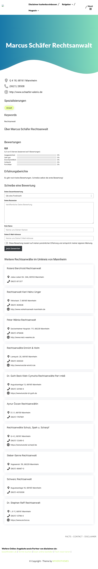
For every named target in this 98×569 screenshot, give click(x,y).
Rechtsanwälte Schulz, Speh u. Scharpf (28, 427)
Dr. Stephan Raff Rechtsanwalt (23, 502)
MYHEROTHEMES (60, 561)
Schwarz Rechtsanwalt (19, 479)
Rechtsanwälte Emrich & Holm (23, 348)
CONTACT (78, 536)
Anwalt (9, 108)
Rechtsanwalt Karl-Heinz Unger (24, 292)
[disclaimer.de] (14, 7)
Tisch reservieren (62, 551)
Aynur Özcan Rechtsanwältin (22, 403)
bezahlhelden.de (9, 551)
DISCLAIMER (90, 536)
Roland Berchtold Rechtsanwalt (24, 268)
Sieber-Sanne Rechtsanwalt (22, 455)
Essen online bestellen (43, 551)
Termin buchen (25, 551)
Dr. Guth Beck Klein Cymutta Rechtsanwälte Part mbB (36, 375)
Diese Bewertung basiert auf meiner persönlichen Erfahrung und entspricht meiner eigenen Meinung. (51, 243)
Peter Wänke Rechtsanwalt (21, 319)
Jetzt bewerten (13, 248)
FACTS (68, 536)
